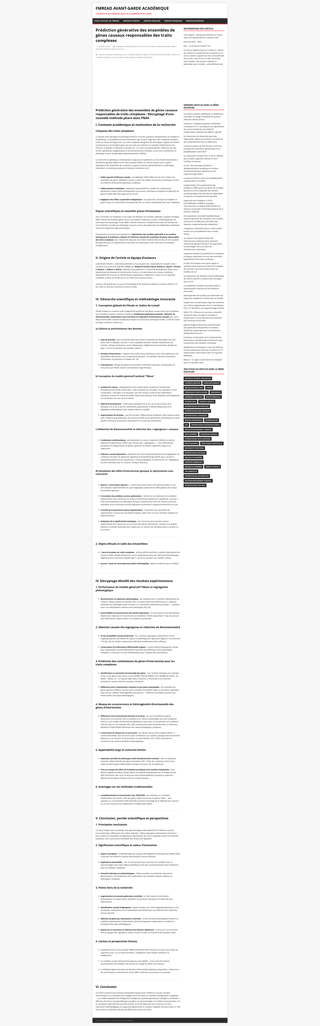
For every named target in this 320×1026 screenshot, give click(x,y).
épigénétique (190, 402)
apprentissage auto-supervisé (197, 439)
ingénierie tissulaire (193, 397)
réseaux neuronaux (193, 420)
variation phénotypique (126, 57)
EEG (186, 425)
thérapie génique (207, 402)
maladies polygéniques (144, 57)
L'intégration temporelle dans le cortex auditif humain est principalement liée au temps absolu (203, 231)
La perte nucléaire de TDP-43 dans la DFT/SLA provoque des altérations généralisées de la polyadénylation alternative (203, 149)
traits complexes (129, 54)
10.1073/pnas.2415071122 (199, 46)
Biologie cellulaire (170, 46)
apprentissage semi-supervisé (197, 411)
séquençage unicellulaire (196, 392)
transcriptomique (211, 383)
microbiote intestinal (194, 448)
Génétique (107, 49)
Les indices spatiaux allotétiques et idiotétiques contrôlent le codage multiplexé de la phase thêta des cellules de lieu (204, 117)
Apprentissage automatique (197, 406)
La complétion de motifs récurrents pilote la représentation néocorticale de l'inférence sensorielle (202, 288)
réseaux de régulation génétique (111, 54)
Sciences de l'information (141, 46)
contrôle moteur (192, 383)
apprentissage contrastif (196, 416)
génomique (215, 392)
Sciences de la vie (117, 49)
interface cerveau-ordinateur (198, 378)
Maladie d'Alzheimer (193, 467)
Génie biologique (157, 46)
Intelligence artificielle (124, 46)
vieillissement (191, 434)
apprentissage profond (195, 485)
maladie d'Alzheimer (193, 457)
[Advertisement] (160, 85)
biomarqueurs (211, 420)
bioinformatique (213, 397)
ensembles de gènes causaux (106, 57)
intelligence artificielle (211, 443)
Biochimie (99, 49)
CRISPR (209, 388)
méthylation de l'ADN (194, 388)
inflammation (191, 471)
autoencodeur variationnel (170, 54)
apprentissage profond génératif (148, 54)
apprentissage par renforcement (205, 425)
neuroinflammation (193, 462)
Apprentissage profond (195, 453)
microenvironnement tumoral (198, 481)
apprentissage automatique (197, 476)
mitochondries (191, 443)
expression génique (208, 434)
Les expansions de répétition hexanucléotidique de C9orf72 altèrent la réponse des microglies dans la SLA (204, 279)
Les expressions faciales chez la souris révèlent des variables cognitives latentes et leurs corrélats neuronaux (203, 159)
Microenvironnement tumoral (198, 430)
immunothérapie (213, 467)
